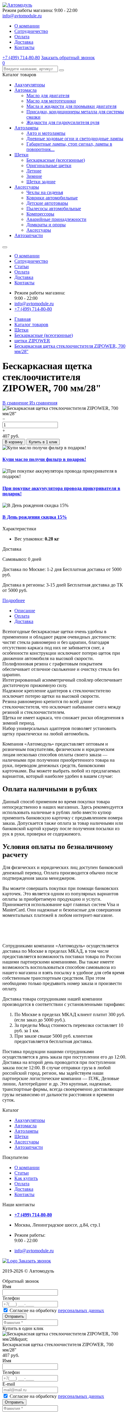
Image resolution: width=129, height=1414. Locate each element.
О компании (27, 25)
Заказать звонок (35, 1260)
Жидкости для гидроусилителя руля (62, 122)
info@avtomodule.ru (22, 15)
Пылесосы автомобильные (53, 208)
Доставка (23, 42)
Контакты (24, 47)
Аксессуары (26, 187)
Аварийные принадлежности (56, 219)
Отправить (14, 1316)
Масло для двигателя (47, 95)
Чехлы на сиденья (44, 192)
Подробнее (13, 600)
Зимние (34, 176)
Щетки (21, 154)
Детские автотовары (47, 203)
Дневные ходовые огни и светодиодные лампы (74, 138)
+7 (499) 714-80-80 (21, 57)
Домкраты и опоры (46, 224)
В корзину (14, 442)
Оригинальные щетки (48, 165)
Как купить (26, 1178)
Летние (33, 170)
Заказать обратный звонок (68, 57)
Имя (6, 1286)
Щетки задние (41, 181)
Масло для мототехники (51, 100)
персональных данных (81, 1310)
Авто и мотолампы (45, 133)
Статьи (21, 266)
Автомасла (25, 90)
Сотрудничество (31, 31)
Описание (24, 610)
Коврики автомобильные (52, 197)
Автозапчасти (28, 235)
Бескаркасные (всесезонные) (55, 160)
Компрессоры (40, 213)
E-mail (8, 1383)
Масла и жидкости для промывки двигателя (71, 106)
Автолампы (26, 127)
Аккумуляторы (29, 84)
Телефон (11, 1298)
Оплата (21, 36)
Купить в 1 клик (43, 442)
